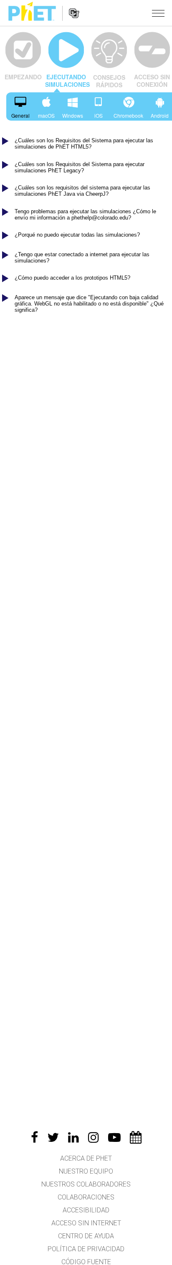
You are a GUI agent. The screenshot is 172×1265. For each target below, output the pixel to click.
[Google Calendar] (135, 1137)
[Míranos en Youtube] (114, 1137)
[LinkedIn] (73, 1137)
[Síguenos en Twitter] (53, 1137)
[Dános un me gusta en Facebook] (34, 1137)
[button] (158, 13)
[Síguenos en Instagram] (93, 1137)
